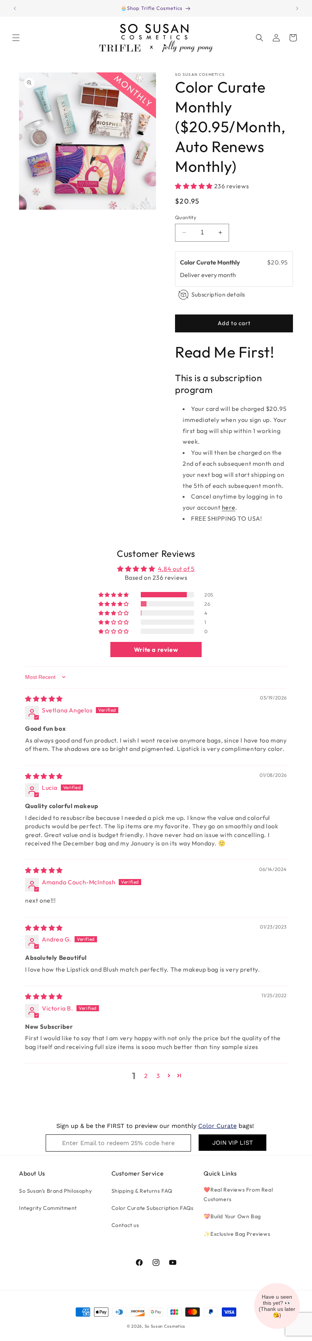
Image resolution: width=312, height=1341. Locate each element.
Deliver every (199, 275)
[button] (16, 37)
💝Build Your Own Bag (232, 1216)
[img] (44, 699)
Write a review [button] (156, 649)
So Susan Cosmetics (165, 1326)
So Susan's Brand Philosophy (55, 1190)
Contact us (125, 1225)
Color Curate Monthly (210, 262)
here (228, 507)
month (227, 275)
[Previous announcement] (14, 8)
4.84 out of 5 (176, 569)
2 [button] (146, 1076)
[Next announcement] (297, 8)
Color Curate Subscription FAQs (152, 1208)
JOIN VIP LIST (232, 1142)
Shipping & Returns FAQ (141, 1190)
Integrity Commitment (48, 1208)
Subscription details (218, 294)
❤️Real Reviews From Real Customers (238, 1194)
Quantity (185, 217)
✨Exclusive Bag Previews (237, 1233)
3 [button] (158, 1076)
